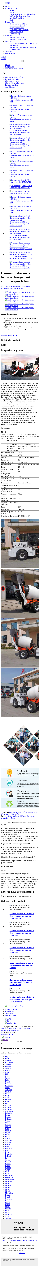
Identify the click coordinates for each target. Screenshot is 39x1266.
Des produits (9, 22)
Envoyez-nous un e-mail (9, 335)
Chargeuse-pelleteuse (17, 28)
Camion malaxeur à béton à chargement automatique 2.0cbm (21, 248)
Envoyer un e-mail (7, 1034)
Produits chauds (6, 1029)
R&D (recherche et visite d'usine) (21, 16)
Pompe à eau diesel (16, 32)
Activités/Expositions (17, 18)
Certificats (8, 41)
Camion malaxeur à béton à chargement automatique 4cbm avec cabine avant (20, 146)
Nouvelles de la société (17, 37)
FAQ (11, 20)
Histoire (12, 10)
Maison (7, 6)
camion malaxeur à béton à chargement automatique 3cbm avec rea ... (22, 916)
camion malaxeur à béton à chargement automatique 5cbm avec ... (22, 950)
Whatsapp (8, 1037)
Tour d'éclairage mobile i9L (19, 193)
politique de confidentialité (10, 1030)
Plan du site (17, 1029)
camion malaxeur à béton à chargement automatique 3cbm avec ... (22, 933)
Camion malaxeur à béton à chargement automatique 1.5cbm (21, 257)
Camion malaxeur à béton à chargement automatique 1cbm (20, 267)
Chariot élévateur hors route (19, 30)
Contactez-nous (10, 53)
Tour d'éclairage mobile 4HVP (20, 188)
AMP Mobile (26, 1029)
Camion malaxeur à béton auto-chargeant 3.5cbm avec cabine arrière (19, 813)
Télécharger (9, 51)
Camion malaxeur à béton (18, 24)
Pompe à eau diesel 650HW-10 (20, 182)
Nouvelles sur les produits (18, 39)
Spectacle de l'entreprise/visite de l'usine (23, 14)
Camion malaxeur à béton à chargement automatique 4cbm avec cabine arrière (20, 237)
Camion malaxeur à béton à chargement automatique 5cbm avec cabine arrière (20, 132)
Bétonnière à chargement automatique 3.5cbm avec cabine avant (21, 982)
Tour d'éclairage (15, 34)
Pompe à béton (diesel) (17, 26)
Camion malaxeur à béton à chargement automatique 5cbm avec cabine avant (20, 224)
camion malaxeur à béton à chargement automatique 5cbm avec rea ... (22, 999)
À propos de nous (11, 8)
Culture (12, 12)
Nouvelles (8, 36)
